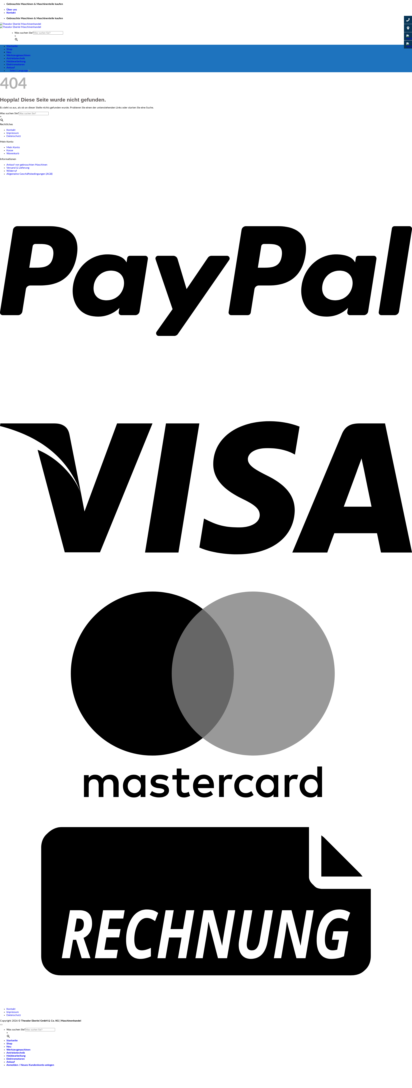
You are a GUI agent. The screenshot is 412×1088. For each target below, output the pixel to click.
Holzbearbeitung (15, 61)
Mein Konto (13, 147)
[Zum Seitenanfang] (1, 1024)
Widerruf (11, 171)
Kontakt (11, 12)
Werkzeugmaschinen (18, 55)
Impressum (12, 133)
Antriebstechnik (15, 58)
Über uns (11, 9)
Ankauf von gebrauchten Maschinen (26, 164)
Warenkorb (12, 153)
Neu (8, 52)
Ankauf (10, 67)
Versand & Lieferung (17, 168)
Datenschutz (13, 136)
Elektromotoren (15, 64)
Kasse (9, 150)
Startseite (12, 46)
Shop (9, 49)
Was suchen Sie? (23, 33)
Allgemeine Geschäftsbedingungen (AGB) (29, 174)
